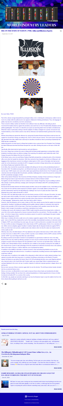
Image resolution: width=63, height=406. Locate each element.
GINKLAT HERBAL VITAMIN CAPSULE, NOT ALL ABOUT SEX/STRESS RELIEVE (28, 333)
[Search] (61, 3)
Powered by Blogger (32, 396)
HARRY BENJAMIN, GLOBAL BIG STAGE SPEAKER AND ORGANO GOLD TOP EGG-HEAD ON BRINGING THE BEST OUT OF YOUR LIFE (28, 374)
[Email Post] (6, 284)
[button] (61, 31)
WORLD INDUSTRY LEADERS (31, 25)
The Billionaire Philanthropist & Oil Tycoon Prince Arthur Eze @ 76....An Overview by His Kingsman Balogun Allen (26, 353)
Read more (58, 347)
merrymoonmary (35, 399)
